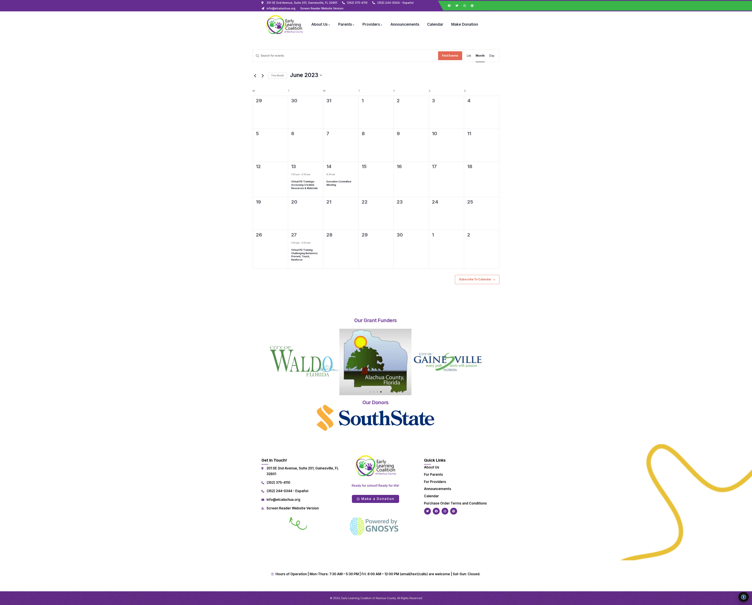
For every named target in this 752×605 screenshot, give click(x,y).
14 (329, 166)
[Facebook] (449, 5)
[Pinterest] (472, 5)
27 (294, 235)
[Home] (284, 24)
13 (293, 166)
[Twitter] (457, 5)
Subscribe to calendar (475, 279)
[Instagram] (464, 5)
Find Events (450, 55)
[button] (370, 391)
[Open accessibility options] (743, 597)
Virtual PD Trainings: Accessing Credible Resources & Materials (304, 184)
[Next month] (262, 75)
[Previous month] (255, 75)
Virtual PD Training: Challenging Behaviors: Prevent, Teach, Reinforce (304, 254)
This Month (277, 75)
